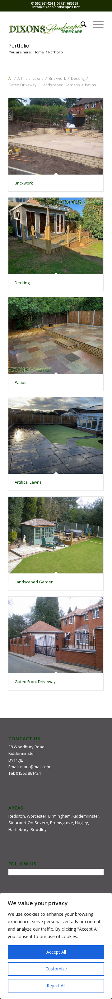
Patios (20, 382)
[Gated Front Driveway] (55, 635)
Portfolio (18, 45)
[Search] (80, 24)
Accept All (56, 952)
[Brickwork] (55, 136)
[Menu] (95, 24)
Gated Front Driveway (35, 681)
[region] (56, 946)
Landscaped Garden (34, 582)
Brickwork (24, 183)
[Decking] (55, 236)
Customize (56, 969)
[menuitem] (80, 24)
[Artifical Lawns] (55, 435)
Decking (22, 282)
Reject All (56, 985)
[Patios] (55, 335)
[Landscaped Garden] (55, 535)
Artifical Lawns (28, 482)
